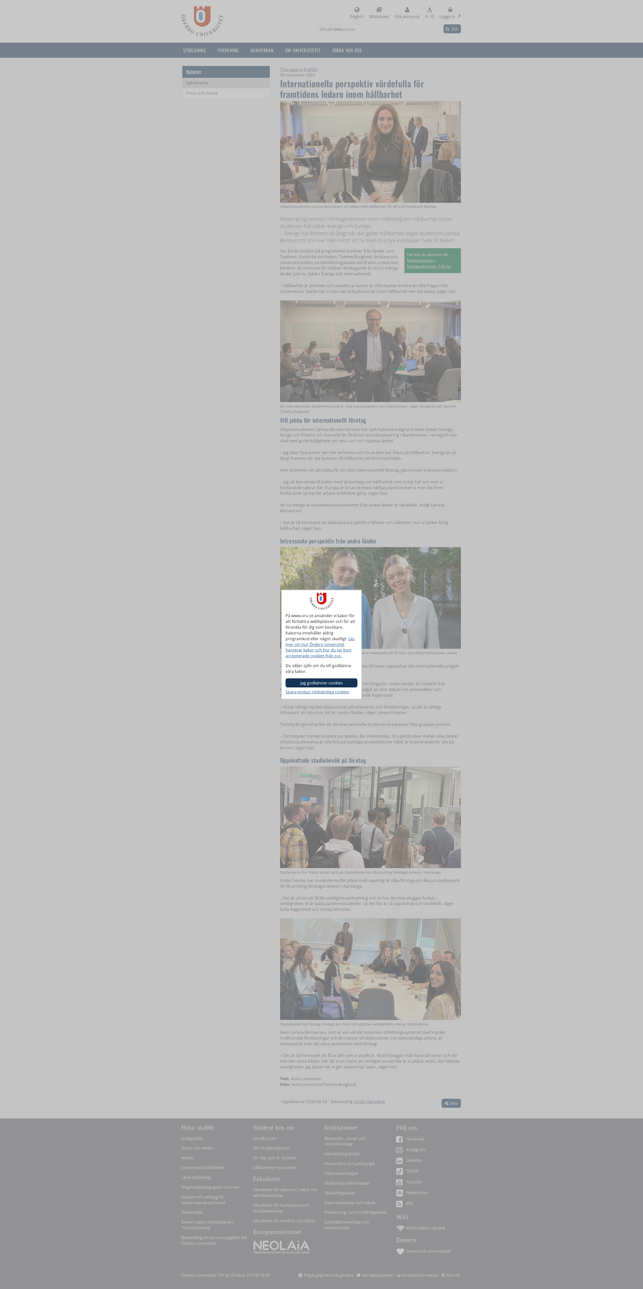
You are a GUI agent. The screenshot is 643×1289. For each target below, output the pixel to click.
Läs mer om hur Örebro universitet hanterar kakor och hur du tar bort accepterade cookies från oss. (320, 647)
